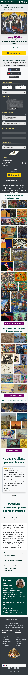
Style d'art (8, 6)
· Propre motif (18, 634)
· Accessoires (18, 641)
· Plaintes (4, 643)
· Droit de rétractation (6, 641)
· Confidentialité (5, 639)
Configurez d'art (15, 53)
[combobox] (14, 92)
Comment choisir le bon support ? (13, 560)
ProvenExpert (10, 489)
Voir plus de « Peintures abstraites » (14, 395)
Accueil (2, 6)
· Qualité (17, 638)
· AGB (3, 638)
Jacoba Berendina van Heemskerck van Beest (13, 7)
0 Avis (17, 76)
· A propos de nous (6, 645)
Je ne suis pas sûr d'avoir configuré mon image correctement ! (11, 568)
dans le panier (15, 175)
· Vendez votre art (19, 636)
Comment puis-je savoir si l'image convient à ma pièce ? (14, 554)
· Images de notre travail (20, 639)
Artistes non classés (16, 6)
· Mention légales (6, 636)
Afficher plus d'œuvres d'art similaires (14, 323)
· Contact (4, 634)
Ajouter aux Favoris (15, 73)
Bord (3, 90)
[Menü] (1, 2)
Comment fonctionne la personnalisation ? (10, 519)
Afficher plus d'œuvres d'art (14, 450)
